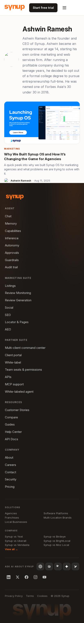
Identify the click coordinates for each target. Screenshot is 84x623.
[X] (17, 577)
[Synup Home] (14, 7)
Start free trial (43, 8)
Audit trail (11, 267)
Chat (8, 216)
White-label (13, 362)
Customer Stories (17, 410)
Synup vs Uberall (15, 540)
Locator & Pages (17, 322)
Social (9, 307)
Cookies (42, 596)
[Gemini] (66, 566)
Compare (11, 417)
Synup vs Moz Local (56, 545)
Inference (12, 238)
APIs (8, 377)
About (9, 457)
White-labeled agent (19, 392)
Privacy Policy (14, 596)
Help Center (13, 432)
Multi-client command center (25, 348)
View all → (11, 549)
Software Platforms (56, 513)
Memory (11, 223)
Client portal (13, 355)
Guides (10, 424)
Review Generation (18, 300)
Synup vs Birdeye (55, 536)
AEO (8, 329)
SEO (8, 315)
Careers (10, 465)
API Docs (11, 439)
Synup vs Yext (14, 536)
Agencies (11, 513)
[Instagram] (35, 577)
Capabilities (13, 231)
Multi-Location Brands (58, 517)
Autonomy (12, 245)
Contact (10, 472)
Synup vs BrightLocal (57, 540)
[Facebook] (26, 577)
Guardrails (12, 260)
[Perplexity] (49, 566)
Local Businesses (16, 521)
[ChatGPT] (40, 566)
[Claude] (58, 566)
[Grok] (75, 566)
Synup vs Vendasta (17, 545)
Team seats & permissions (23, 369)
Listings (10, 286)
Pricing (9, 487)
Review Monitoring (18, 293)
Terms (30, 596)
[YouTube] (44, 577)
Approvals (12, 253)
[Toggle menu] (64, 7)
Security (10, 479)
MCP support (14, 384)
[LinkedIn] (8, 577)
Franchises (12, 517)
